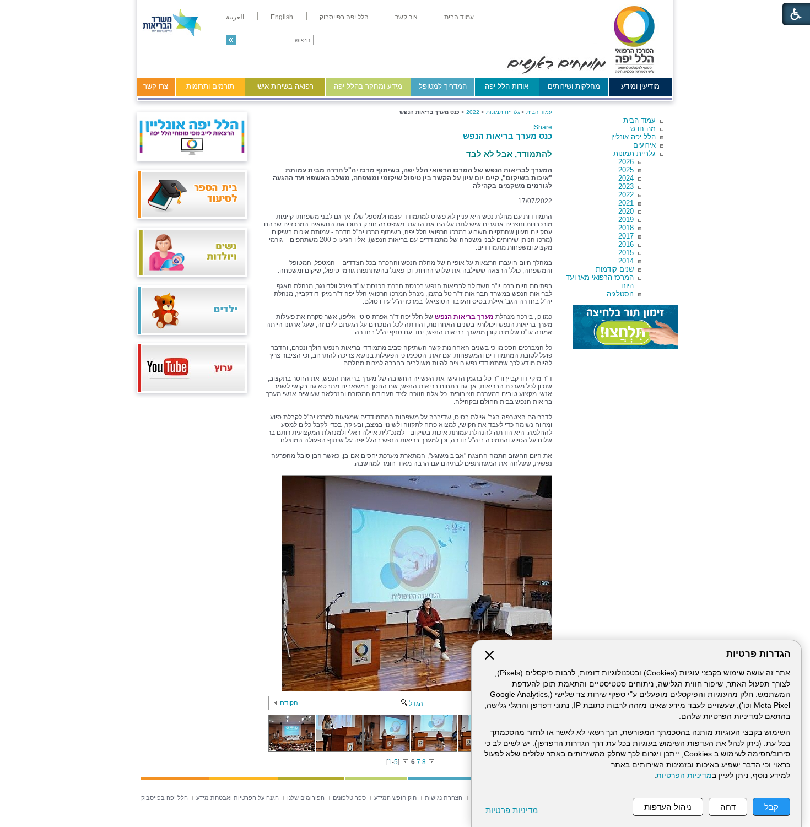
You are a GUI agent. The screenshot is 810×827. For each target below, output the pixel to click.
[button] (231, 40)
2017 (626, 236)
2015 (626, 252)
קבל (771, 807)
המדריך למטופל (443, 86)
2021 (626, 203)
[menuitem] (459, 17)
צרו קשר (155, 86)
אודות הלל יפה (506, 86)
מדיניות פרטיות (511, 810)
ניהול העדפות (668, 807)
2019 (626, 219)
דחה (728, 807)
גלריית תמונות (634, 153)
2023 (626, 186)
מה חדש (643, 129)
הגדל (416, 703)
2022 (626, 195)
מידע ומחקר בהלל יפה (368, 86)
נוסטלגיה (620, 294)
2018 (626, 228)
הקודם (289, 703)
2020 (626, 211)
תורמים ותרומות (210, 86)
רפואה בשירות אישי (285, 86)
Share (543, 127)
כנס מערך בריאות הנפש (507, 135)
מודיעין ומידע (640, 86)
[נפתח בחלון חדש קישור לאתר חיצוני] (625, 327)
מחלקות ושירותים (574, 86)
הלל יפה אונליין (633, 137)
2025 (626, 170)
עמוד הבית (639, 120)
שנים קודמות (615, 269)
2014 (626, 261)
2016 (626, 244)
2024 (626, 178)
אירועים (644, 145)
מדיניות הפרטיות (684, 775)
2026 (626, 162)
